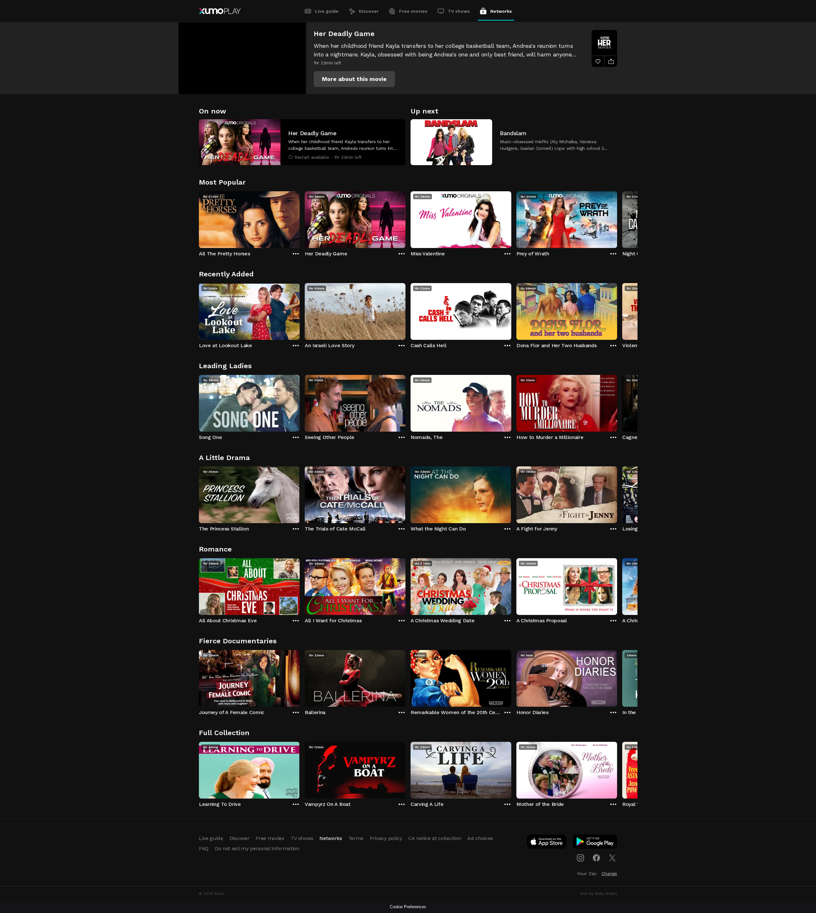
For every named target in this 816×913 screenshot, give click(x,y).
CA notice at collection (434, 838)
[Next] (617, 218)
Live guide (327, 11)
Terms (355, 838)
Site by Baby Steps (598, 893)
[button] (354, 79)
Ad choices (480, 838)
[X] (612, 858)
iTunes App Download (547, 843)
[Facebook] (596, 858)
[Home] (220, 11)
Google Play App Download (595, 843)
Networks (501, 11)
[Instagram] (580, 858)
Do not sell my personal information (257, 848)
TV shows (459, 11)
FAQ (203, 848)
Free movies (413, 11)
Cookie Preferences (408, 906)
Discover (369, 11)
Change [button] (609, 873)
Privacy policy (386, 838)
